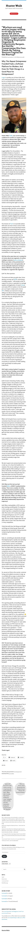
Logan (3, 77)
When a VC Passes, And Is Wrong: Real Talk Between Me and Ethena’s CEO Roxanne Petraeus (20, 789)
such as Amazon (18, 260)
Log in (3, 877)
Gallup (22, 285)
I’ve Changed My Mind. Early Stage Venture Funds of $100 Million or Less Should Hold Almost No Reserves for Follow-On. (14, 835)
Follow (4, 856)
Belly (8, 486)
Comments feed (5, 881)
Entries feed (4, 879)
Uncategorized (17, 771)
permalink (11, 773)
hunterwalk (21, 57)
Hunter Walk (14, 5)
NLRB (15, 279)
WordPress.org (5, 882)
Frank (10, 135)
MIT (3, 291)
